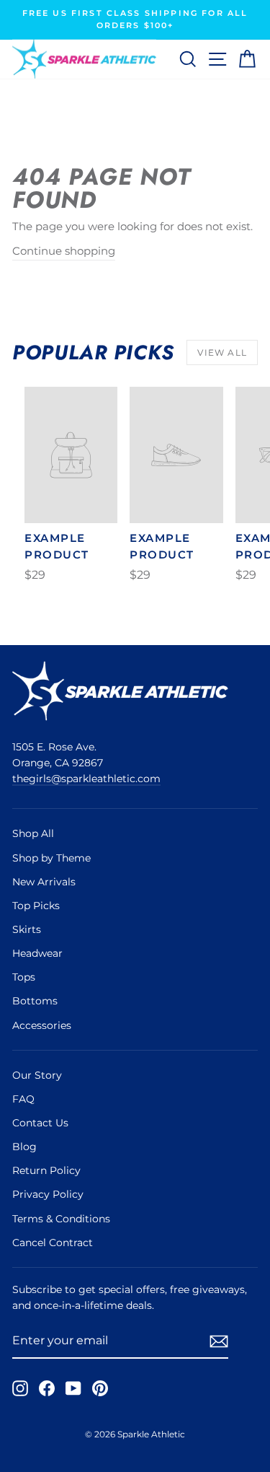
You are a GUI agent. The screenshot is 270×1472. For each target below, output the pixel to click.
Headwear (37, 953)
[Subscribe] (219, 1341)
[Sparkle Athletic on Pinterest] (100, 1388)
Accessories (41, 1025)
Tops (23, 977)
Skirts (26, 929)
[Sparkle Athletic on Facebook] (47, 1388)
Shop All (33, 833)
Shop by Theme (51, 858)
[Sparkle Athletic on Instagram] (20, 1388)
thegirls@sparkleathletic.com (86, 778)
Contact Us (40, 1123)
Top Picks (36, 905)
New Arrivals (44, 882)
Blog (24, 1146)
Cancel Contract (52, 1242)
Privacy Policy (48, 1194)
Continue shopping (63, 251)
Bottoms (35, 1001)
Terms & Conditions (61, 1219)
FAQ (23, 1099)
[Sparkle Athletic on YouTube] (73, 1388)
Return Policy (46, 1170)
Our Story (37, 1075)
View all (222, 352)
